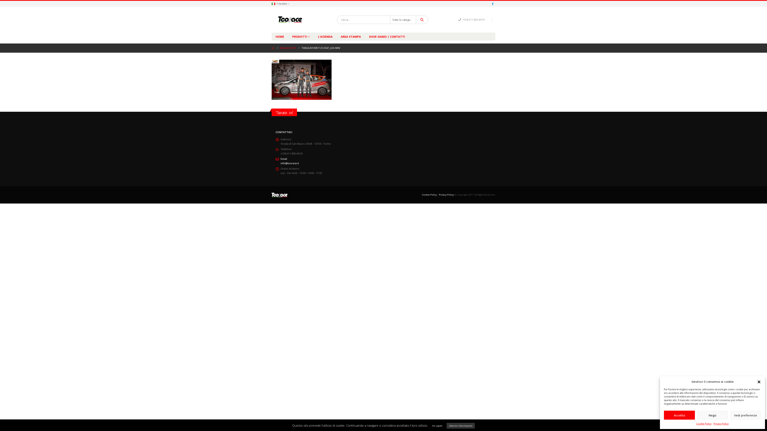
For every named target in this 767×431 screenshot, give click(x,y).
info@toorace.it (290, 163)
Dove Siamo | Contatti (387, 37)
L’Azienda (325, 37)
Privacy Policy (721, 423)
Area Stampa (351, 37)
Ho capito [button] (437, 425)
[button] (759, 382)
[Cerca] (422, 20)
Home (280, 37)
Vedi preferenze (745, 415)
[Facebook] (492, 3)
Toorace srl (284, 112)
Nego (712, 415)
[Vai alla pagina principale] (273, 48)
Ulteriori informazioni (460, 425)
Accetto (679, 415)
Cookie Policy (703, 423)
